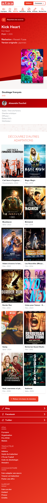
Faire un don (6, 489)
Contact (4, 492)
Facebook (10, 414)
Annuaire (23, 11)
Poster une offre (7, 479)
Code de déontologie (9, 460)
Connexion (38, 3)
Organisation (6, 435)
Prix (10, 11)
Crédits (4, 498)
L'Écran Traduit (7, 457)
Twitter (8, 420)
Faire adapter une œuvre (11, 473)
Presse (4, 495)
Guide (29, 11)
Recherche (42, 11)
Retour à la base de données (24, 399)
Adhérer (29, 3)
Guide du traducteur (9, 454)
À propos (4, 11)
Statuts (4, 441)
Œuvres (15, 11)
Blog (7, 408)
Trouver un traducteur (10, 476)
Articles (34, 11)
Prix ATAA (5, 438)
